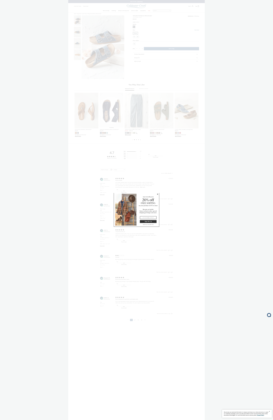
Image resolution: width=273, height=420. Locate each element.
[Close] (269, 411)
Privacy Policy (260, 415)
